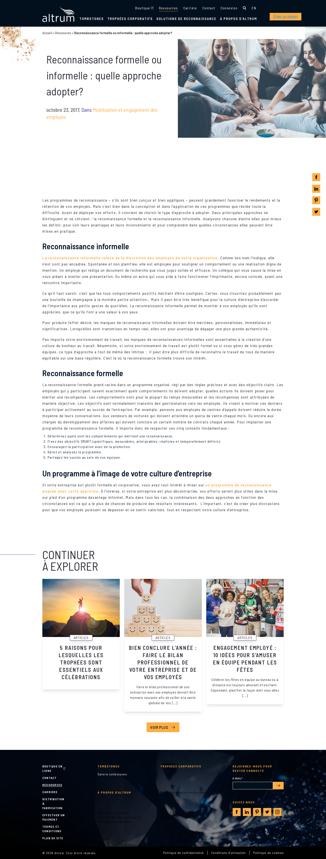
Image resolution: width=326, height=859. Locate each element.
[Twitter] (316, 211)
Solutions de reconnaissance (186, 18)
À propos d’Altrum (114, 792)
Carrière (190, 8)
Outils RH (167, 813)
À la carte (167, 817)
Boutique (142, 8)
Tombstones (91, 18)
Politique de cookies (268, 853)
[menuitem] (254, 8)
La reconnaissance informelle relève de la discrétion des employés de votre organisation (130, 257)
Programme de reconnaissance (184, 792)
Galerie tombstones (112, 774)
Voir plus (159, 727)
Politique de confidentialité (183, 853)
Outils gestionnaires (113, 813)
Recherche (244, 8)
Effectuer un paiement (53, 817)
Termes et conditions (51, 829)
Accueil (47, 33)
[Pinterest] (316, 200)
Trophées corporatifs (130, 18)
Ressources (168, 8)
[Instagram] (277, 812)
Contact (208, 8)
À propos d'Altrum (238, 18)
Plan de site (52, 838)
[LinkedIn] (316, 189)
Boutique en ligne (52, 768)
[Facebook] (316, 177)
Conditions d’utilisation (228, 853)
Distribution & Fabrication (53, 803)
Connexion (229, 8)
